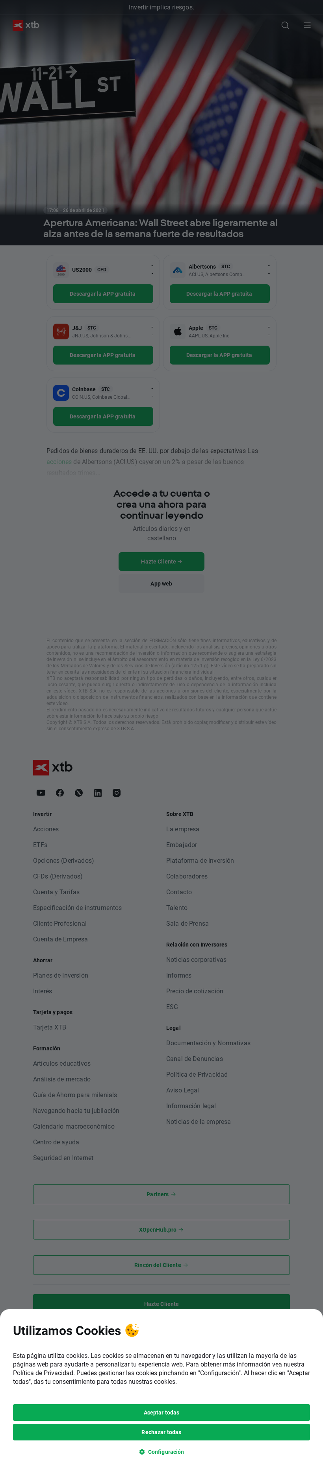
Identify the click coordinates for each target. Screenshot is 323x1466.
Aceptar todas (162, 1412)
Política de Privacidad (43, 1372)
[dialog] (161, 1387)
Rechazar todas (161, 1432)
